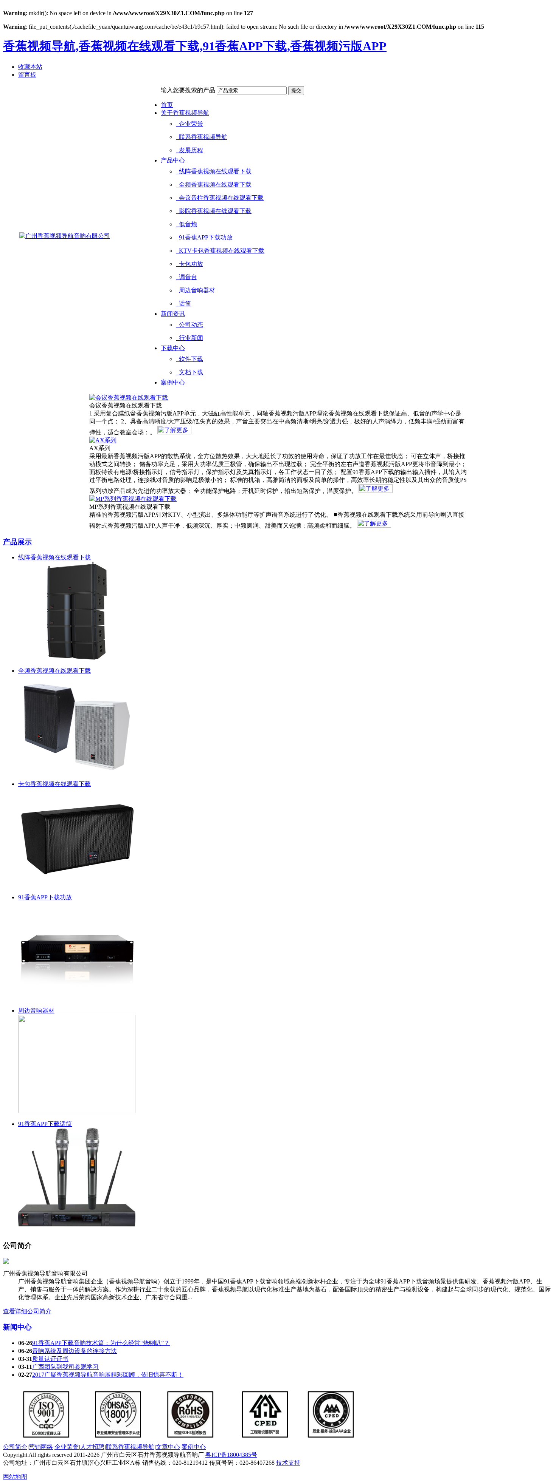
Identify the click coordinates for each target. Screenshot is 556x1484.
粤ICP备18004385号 (231, 1455)
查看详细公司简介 (27, 1311)
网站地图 (15, 1476)
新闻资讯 (173, 313)
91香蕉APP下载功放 (204, 237)
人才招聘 (92, 1447)
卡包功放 (189, 264)
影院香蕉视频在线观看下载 (214, 211)
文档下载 (189, 372)
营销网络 (41, 1447)
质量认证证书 (50, 1359)
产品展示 (17, 542)
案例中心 (173, 382)
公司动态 (189, 324)
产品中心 (173, 160)
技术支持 (288, 1462)
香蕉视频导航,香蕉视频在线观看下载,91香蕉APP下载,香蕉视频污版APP (195, 46)
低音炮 (186, 224)
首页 (167, 105)
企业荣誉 (189, 123)
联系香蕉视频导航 (201, 137)
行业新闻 (189, 338)
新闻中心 (17, 1327)
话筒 (183, 303)
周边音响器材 (195, 290)
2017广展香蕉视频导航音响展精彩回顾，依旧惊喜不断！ (107, 1374)
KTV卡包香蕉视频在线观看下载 (220, 250)
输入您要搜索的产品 (188, 90)
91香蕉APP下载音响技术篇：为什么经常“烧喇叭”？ (101, 1343)
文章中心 (168, 1447)
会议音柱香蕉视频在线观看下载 (220, 198)
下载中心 (173, 348)
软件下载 (189, 359)
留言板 (27, 74)
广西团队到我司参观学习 (65, 1367)
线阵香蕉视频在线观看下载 (214, 171)
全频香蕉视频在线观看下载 (214, 184)
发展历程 (189, 150)
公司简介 (15, 1447)
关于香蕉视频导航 (185, 113)
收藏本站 (30, 66)
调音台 (186, 277)
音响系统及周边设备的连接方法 (74, 1351)
